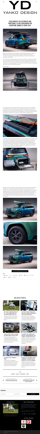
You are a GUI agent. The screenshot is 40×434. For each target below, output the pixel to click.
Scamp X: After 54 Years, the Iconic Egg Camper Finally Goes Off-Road (11, 335)
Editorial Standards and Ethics (25, 410)
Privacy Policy (33, 410)
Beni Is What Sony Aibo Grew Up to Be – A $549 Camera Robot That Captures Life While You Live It (11, 313)
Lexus (4, 53)
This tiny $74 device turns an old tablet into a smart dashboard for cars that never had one (29, 313)
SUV (27, 374)
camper (13, 374)
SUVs (12, 57)
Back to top (5, 432)
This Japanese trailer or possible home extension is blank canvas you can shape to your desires (28, 380)
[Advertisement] (20, 17)
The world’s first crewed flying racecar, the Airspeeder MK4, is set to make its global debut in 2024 (29, 335)
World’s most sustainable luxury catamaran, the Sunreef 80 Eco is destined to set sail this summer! (28, 359)
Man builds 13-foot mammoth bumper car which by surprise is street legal (11, 379)
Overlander (22, 374)
